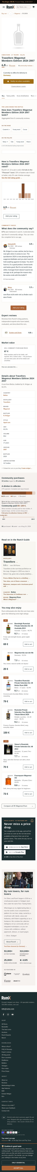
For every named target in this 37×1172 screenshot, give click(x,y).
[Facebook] (3, 1014)
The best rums (6, 1029)
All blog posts (6, 1055)
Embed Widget (6, 1094)
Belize (5, 395)
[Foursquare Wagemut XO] (8, 780)
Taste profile (10, 96)
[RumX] (11, 7)
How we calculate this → (9, 367)
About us (4, 1080)
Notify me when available (20, 81)
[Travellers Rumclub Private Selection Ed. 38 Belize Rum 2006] (8, 686)
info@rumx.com (8, 1009)
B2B (3, 1091)
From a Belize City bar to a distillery (16, 578)
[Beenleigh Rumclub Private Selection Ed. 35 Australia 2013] (8, 628)
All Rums (4, 1024)
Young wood (16, 129)
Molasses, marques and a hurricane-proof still (18, 585)
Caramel (6, 129)
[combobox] (23, 7)
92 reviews (25, 660)
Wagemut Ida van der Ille (23, 653)
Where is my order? (8, 1105)
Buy (3, 96)
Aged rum (6, 55)
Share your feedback (8, 1108)
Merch (4, 1038)
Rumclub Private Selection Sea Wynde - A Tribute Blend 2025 (23, 712)
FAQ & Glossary (7, 1049)
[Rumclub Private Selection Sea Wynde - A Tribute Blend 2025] (8, 715)
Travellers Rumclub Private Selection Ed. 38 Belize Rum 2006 (23, 683)
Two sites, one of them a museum (16, 581)
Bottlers (4, 1063)
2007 (5, 449)
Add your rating (11, 216)
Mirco (10, 287)
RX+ (3, 1096)
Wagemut (6, 409)
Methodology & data (8, 1085)
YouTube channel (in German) (15, 946)
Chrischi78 (11, 244)
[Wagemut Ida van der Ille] (8, 657)
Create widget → (26, 468)
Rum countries (6, 1057)
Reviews (4, 1083)
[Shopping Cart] (33, 7)
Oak (12, 142)
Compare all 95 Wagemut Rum (18, 806)
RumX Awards (6, 1035)
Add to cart (28, 644)
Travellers (6, 402)
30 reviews (25, 722)
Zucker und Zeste (15, 332)
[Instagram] (8, 1014)
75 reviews (25, 785)
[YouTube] (12, 1014)
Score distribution (23, 96)
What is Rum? (6, 1046)
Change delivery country (18, 86)
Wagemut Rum (15, 597)
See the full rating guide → (12, 178)
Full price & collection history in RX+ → (15, 513)
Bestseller (5, 1027)
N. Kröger (6, 415)
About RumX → (12, 942)
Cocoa (25, 129)
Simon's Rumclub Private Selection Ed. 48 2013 (23, 746)
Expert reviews (6, 1052)
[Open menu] (4, 7)
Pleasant (12, 66)
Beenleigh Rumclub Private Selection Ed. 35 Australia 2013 (23, 626)
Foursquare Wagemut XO (22, 777)
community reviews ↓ (26, 65)
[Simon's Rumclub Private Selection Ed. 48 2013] (8, 749)
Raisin (29, 142)
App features (6, 1088)
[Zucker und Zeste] (6, 333)
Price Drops (5, 1071)
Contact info (5, 1111)
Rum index (5, 1068)
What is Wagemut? (10, 599)
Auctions (4, 1032)
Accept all (18, 1168)
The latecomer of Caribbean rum (15, 594)
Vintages (4, 1066)
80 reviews (25, 691)
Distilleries (5, 1060)
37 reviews (25, 634)
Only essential (18, 1162)
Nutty (5, 142)
